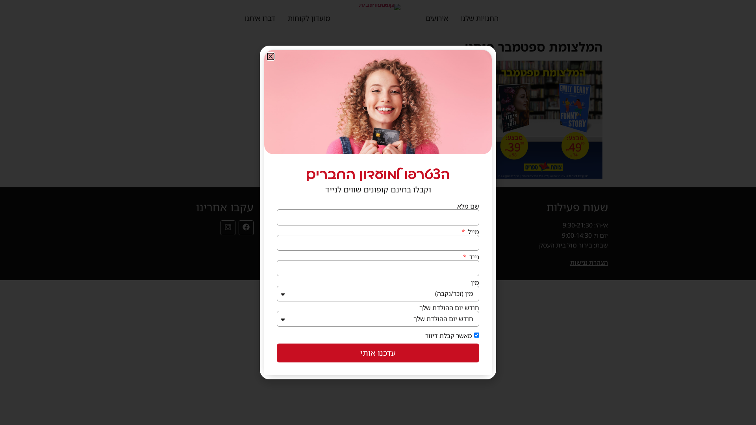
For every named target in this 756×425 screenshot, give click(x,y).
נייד (473, 257)
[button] (271, 56)
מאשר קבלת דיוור (448, 335)
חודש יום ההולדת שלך (449, 308)
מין (475, 282)
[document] (378, 212)
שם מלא (468, 206)
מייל (472, 232)
